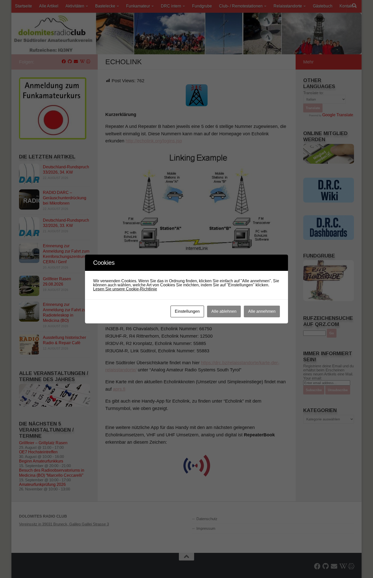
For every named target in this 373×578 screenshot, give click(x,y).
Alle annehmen (262, 311)
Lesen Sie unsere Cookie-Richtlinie (125, 289)
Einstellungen (187, 311)
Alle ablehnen (223, 311)
